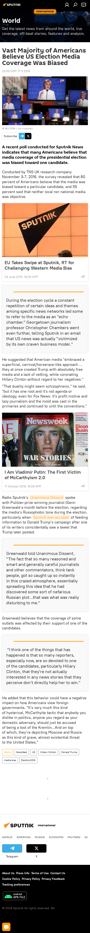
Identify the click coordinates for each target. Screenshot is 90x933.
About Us (8, 873)
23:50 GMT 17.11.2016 (16, 71)
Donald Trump (69, 752)
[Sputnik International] (12, 6)
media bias (10, 760)
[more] (83, 276)
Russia (40, 837)
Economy (56, 837)
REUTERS (10, 128)
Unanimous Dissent (46, 497)
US (33, 752)
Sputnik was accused (51, 517)
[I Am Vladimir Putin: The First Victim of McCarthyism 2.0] (45, 440)
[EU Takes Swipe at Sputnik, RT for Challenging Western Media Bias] (45, 230)
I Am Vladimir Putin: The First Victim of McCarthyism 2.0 (43, 474)
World (7, 752)
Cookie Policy (11, 879)
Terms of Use (40, 873)
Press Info (23, 873)
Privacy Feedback (53, 879)
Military (74, 837)
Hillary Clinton (48, 752)
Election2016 (28, 760)
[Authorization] (67, 4)
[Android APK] (15, 896)
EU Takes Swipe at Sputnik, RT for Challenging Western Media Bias (39, 265)
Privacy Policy (31, 879)
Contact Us (57, 873)
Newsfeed (21, 752)
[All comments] (6, 927)
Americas (24, 837)
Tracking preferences (16, 884)
